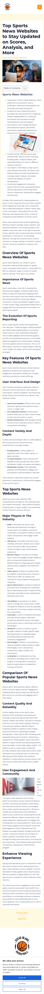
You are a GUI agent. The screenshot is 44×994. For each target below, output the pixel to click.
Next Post (22, 919)
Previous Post (21, 913)
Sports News (7, 58)
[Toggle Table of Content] (23, 88)
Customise (22, 983)
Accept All (22, 978)
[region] (22, 975)
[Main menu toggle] (39, 7)
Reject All (22, 989)
